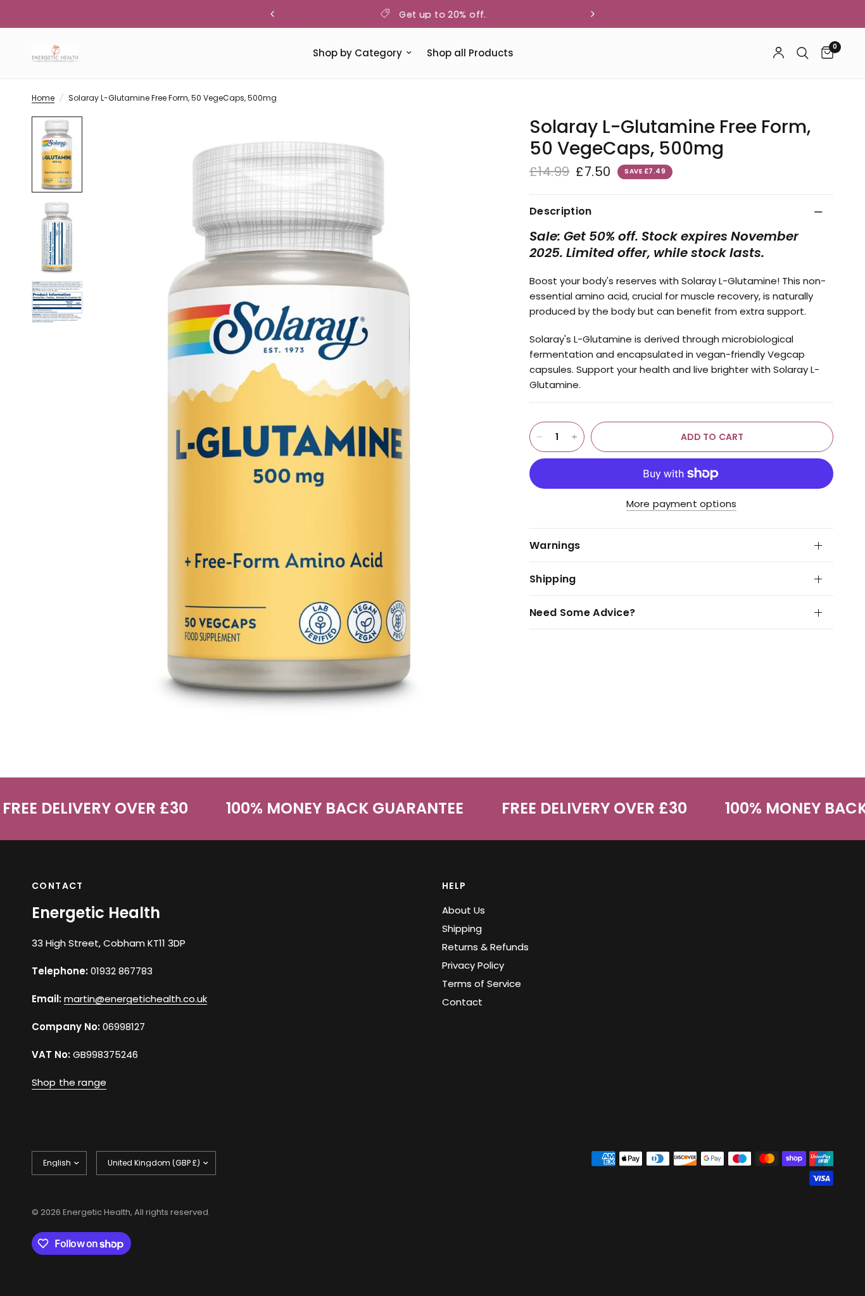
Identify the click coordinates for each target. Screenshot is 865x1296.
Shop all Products (470, 53)
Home (43, 97)
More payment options (681, 503)
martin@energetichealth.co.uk (135, 998)
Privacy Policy (473, 965)
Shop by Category (357, 53)
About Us (463, 910)
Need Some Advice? (582, 612)
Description (560, 211)
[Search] (802, 53)
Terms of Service (481, 983)
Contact (462, 1002)
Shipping (552, 579)
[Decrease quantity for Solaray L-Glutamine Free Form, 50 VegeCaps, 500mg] (539, 436)
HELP (454, 885)
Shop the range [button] (69, 1082)
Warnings (555, 545)
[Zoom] (465, 143)
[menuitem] (362, 53)
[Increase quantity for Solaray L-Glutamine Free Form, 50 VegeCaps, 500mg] (574, 436)
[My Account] (778, 53)
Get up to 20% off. (442, 14)
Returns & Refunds (485, 946)
